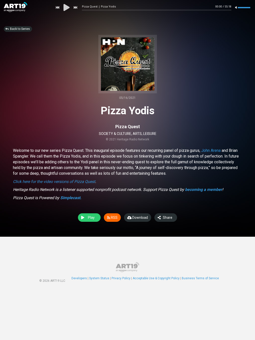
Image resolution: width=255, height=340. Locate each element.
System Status (99, 278)
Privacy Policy (121, 278)
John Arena (211, 150)
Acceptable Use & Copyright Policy (156, 278)
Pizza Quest (127, 126)
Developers (79, 278)
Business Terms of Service (200, 278)
